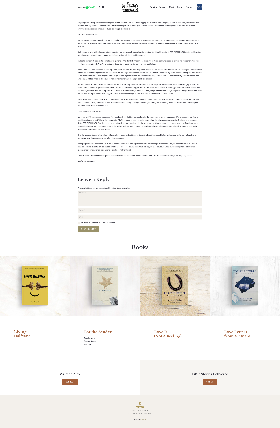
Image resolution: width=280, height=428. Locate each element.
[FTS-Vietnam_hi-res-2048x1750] (245, 286)
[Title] (99, 7)
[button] (166, 7)
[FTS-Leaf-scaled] (105, 286)
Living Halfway (22, 334)
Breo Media (143, 419)
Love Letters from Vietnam (237, 334)
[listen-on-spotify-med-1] (87, 7)
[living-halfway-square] (35, 286)
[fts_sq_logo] (199, 7)
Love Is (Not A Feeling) (168, 334)
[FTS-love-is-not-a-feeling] (175, 286)
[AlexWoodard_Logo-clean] (130, 7)
